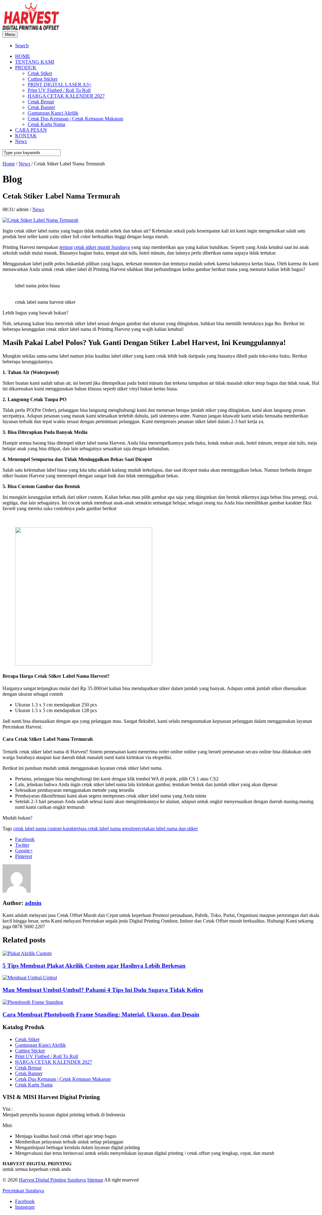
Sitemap (95, 1180)
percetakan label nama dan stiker (165, 828)
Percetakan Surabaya (23, 1190)
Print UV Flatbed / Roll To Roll (46, 1056)
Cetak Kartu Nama (34, 1084)
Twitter (22, 845)
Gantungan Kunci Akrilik (40, 1045)
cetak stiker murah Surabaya (102, 247)
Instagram (25, 1207)
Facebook (25, 839)
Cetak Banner (28, 1073)
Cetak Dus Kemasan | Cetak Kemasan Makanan (63, 1079)
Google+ (24, 850)
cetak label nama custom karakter (46, 828)
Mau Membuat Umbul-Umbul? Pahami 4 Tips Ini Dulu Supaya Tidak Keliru (103, 990)
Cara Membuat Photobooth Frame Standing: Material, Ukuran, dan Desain (101, 1014)
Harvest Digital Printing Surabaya (52, 1180)
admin (33, 903)
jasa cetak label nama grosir (106, 828)
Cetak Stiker (27, 1039)
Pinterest (23, 856)
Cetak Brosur (28, 1067)
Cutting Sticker (30, 1050)
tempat (66, 247)
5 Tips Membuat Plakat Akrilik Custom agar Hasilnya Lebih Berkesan (94, 965)
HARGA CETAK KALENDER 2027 (53, 1062)
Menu (10, 34)
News (38, 209)
